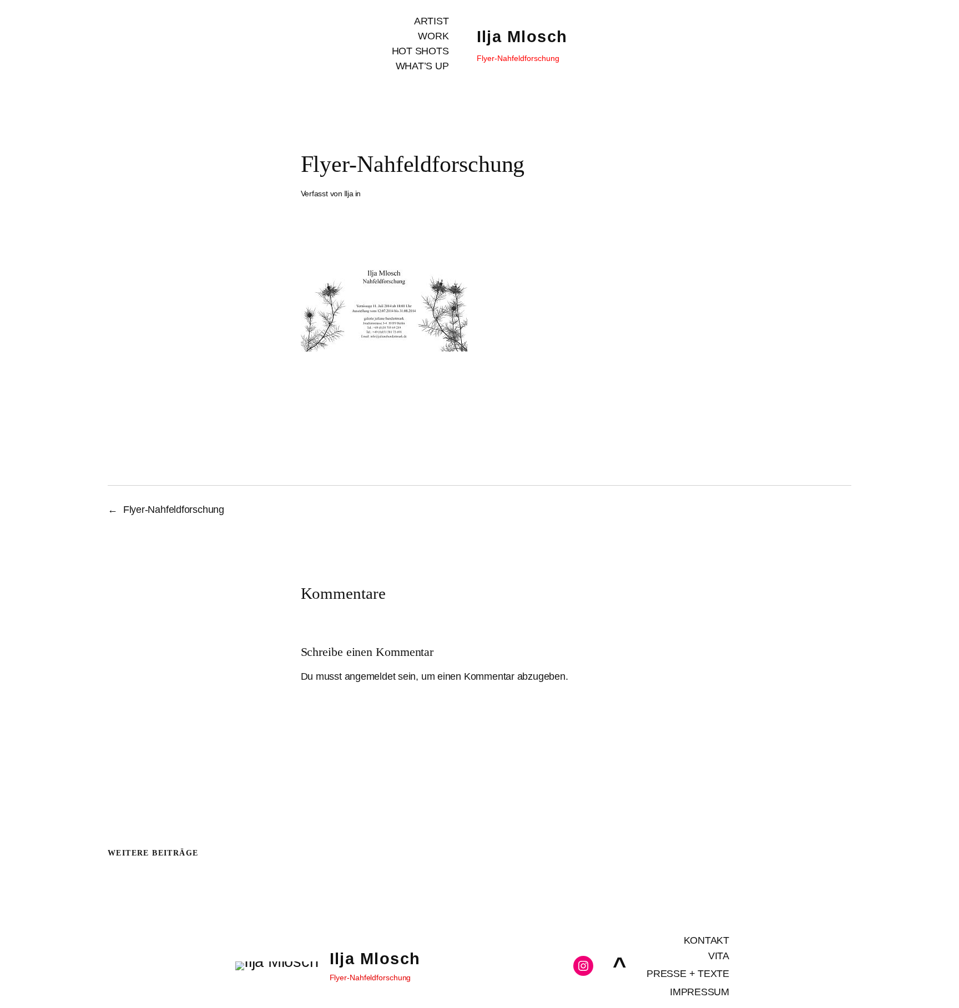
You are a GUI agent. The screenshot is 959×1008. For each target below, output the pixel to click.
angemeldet (370, 676)
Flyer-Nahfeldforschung (173, 509)
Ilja (349, 193)
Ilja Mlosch (522, 36)
